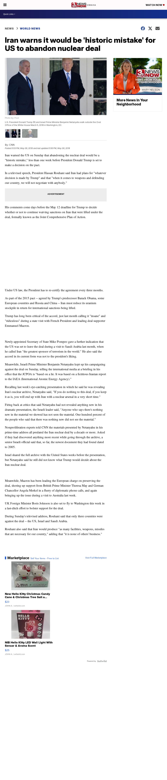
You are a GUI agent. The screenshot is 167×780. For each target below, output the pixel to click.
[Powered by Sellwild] (102, 661)
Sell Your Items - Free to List (44, 558)
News (9, 28)
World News (30, 28)
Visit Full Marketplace (96, 558)
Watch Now (154, 5)
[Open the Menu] (5, 5)
